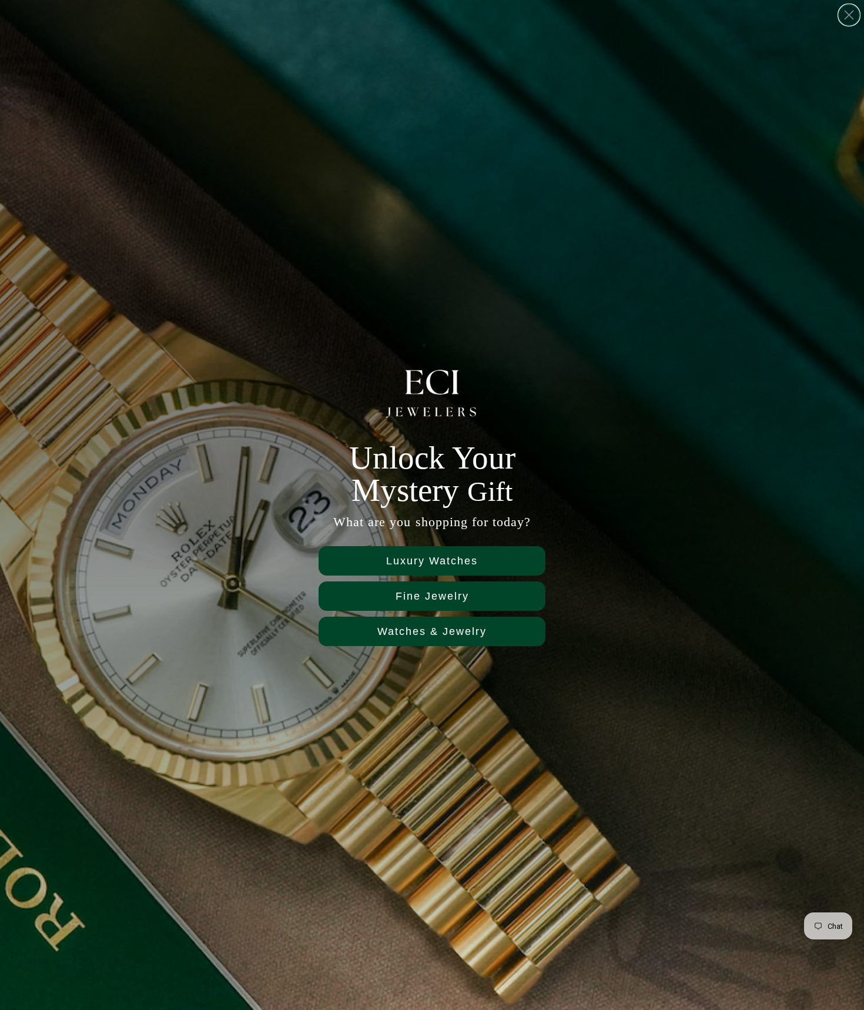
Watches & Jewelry (432, 631)
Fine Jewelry (432, 596)
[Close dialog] (849, 15)
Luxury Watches (432, 561)
